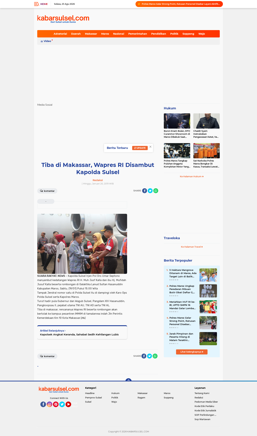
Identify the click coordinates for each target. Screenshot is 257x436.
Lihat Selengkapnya (191, 351)
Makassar (91, 33)
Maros (105, 33)
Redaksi (199, 397)
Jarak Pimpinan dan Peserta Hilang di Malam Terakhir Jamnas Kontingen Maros (181, 337)
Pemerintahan (137, 33)
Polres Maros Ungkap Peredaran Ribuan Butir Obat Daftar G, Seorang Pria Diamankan (181, 289)
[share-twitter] (150, 190)
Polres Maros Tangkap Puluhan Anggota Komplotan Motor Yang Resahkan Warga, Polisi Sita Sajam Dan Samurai (177, 163)
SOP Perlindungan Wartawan (207, 415)
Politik (174, 33)
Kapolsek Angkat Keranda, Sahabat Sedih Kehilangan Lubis (79, 334)
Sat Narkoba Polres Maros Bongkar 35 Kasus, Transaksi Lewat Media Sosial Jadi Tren (205, 163)
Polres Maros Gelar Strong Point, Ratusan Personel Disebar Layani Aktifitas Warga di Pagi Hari (181, 4)
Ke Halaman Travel (191, 246)
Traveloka (172, 238)
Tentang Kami (202, 393)
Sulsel (88, 401)
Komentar (49, 191)
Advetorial (60, 33)
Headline (89, 393)
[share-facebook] (144, 190)
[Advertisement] (128, 72)
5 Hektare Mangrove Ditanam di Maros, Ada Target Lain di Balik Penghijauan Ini (183, 273)
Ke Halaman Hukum (191, 176)
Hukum (170, 108)
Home (44, 4)
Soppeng (188, 33)
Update (141, 148)
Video (47, 41)
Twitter (63, 408)
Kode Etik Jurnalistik (205, 410)
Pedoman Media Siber (206, 401)
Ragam (141, 397)
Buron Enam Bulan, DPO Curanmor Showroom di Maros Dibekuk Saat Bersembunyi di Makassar (177, 134)
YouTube (71, 408)
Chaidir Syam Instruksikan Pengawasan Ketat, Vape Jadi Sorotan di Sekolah (206, 134)
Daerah (76, 33)
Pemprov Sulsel (93, 397)
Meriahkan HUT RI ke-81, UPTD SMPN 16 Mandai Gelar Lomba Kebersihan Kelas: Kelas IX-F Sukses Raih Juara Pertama (182, 305)
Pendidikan (158, 33)
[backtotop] (128, 381)
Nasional (118, 33)
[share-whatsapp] (155, 190)
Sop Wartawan (202, 419)
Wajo (201, 33)
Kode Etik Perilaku (204, 406)
